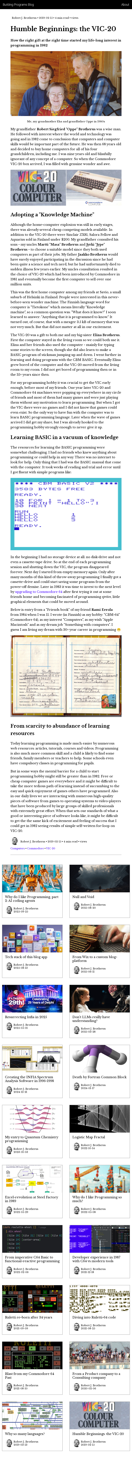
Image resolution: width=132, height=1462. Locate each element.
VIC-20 (50, 848)
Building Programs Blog (18, 4)
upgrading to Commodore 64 (38, 592)
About (125, 4)
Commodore (35, 848)
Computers (17, 848)
